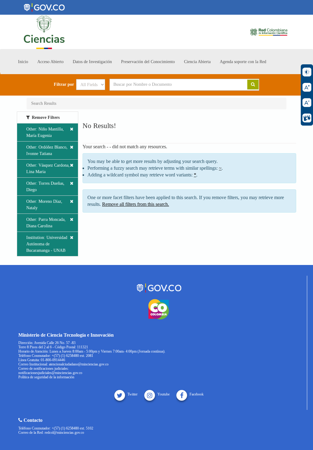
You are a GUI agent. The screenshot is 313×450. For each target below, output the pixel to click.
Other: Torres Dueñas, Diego (45, 186)
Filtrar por (64, 84)
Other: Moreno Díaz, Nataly (44, 204)
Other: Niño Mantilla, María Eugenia (45, 132)
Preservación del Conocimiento (148, 61)
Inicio (23, 61)
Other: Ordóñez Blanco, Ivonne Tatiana (47, 150)
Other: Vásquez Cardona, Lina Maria (48, 168)
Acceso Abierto (50, 61)
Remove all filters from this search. (135, 204)
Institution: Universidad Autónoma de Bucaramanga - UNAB (46, 244)
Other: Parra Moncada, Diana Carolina (46, 222)
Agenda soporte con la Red (243, 61)
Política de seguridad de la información (46, 377)
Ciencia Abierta (197, 61)
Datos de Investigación (92, 61)
